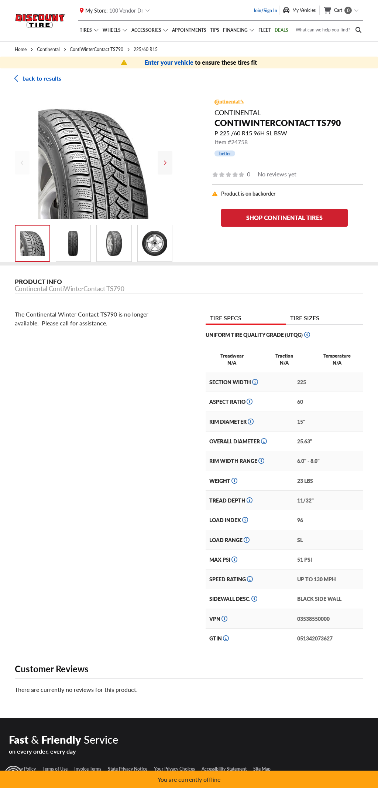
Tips (214, 30)
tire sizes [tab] (304, 318)
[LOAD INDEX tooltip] (245, 520)
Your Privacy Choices (174, 769)
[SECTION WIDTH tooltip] (255, 382)
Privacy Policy (22, 769)
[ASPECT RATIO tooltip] (249, 401)
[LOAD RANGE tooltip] (247, 540)
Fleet (264, 30)
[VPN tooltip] (224, 618)
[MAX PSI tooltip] (234, 559)
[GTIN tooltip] (226, 638)
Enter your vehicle (170, 62)
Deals (281, 30)
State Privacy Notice (127, 769)
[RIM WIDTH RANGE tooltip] (261, 460)
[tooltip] (307, 334)
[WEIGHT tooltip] (234, 480)
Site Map (262, 769)
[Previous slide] (22, 163)
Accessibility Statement (224, 769)
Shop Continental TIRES (284, 217)
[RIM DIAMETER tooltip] (251, 421)
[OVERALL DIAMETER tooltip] (264, 441)
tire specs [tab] (225, 318)
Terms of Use (55, 769)
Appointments (189, 30)
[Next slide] (165, 163)
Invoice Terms (87, 769)
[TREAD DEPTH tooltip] (249, 500)
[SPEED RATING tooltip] (250, 579)
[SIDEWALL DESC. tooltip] (254, 598)
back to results (42, 78)
